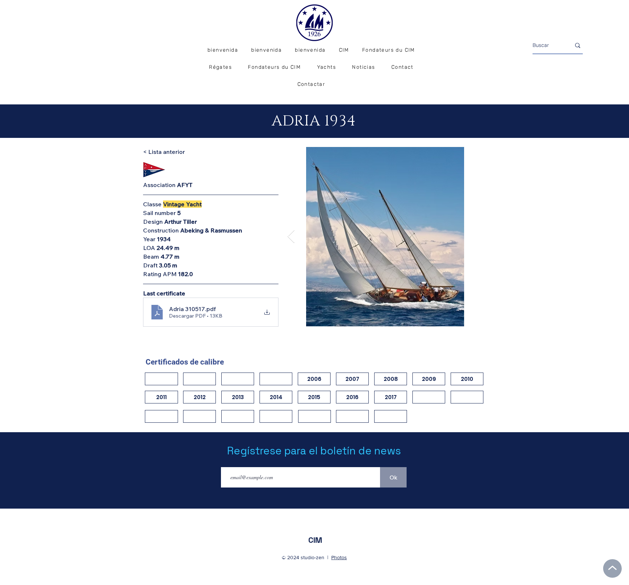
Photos (339, 557)
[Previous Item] (291, 237)
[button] (220, 67)
